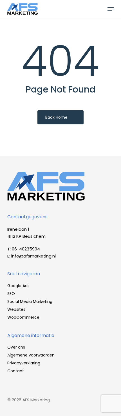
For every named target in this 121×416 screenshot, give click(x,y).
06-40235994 (26, 249)
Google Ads (18, 286)
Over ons (16, 347)
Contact (15, 371)
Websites (16, 309)
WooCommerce (23, 317)
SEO (11, 293)
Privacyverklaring (23, 363)
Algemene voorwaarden (31, 355)
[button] (110, 9)
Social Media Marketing (29, 301)
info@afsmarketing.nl (33, 256)
